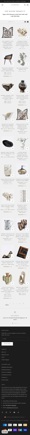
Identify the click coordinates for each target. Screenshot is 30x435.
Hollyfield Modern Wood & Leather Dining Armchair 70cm (7, 69)
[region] (15, 316)
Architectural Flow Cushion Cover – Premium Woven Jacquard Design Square (22, 127)
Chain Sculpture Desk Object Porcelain (7, 262)
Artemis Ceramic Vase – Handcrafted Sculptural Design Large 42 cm (8, 97)
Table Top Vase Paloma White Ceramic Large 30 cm (7, 207)
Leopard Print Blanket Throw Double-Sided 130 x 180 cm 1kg (22, 263)
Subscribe (7, 343)
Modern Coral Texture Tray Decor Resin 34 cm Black (7, 154)
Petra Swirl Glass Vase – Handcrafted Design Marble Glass (8, 181)
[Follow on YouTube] (14, 412)
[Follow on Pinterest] (10, 412)
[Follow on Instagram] (6, 412)
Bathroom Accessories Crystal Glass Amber (22, 180)
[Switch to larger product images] (25, 21)
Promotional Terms (6, 374)
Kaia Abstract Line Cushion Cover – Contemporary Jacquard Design (7, 43)
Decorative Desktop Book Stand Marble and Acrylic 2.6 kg (8, 126)
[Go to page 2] (23, 303)
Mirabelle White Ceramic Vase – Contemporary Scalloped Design (22, 207)
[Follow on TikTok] (18, 412)
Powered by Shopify (22, 420)
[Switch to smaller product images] (27, 21)
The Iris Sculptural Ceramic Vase (22, 68)
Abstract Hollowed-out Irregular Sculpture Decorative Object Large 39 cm (22, 289)
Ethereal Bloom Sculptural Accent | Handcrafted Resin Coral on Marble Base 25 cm (22, 44)
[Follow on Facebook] (2, 412)
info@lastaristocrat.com (12, 407)
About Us (4, 352)
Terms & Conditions (7, 372)
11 (19, 303)
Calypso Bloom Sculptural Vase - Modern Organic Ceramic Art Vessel (22, 154)
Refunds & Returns (6, 369)
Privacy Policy (5, 380)
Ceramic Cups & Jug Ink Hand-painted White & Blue (7, 235)
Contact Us (4, 377)
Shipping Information (7, 367)
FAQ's (3, 357)
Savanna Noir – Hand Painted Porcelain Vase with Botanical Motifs (22, 97)
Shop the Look (5, 354)
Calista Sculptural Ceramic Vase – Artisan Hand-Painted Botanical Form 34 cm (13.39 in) (8, 290)
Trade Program (5, 359)
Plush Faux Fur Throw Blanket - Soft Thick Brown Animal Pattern (22, 235)
